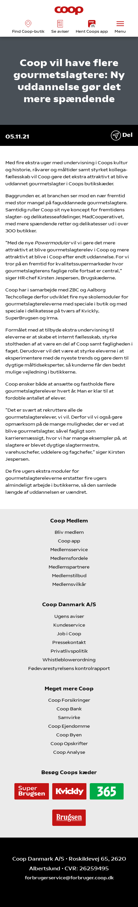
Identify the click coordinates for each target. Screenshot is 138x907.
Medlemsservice (69, 549)
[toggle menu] (120, 23)
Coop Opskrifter (69, 743)
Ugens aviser (69, 616)
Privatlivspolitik (69, 651)
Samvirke (69, 717)
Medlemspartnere (69, 567)
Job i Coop (69, 633)
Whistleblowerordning (69, 659)
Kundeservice (69, 625)
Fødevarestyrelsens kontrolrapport (69, 668)
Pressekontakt (69, 642)
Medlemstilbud (69, 575)
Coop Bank (69, 708)
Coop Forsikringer (69, 700)
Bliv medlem (69, 532)
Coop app (69, 540)
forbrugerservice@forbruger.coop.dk (69, 877)
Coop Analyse (69, 752)
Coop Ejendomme (69, 726)
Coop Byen (69, 734)
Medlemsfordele (69, 558)
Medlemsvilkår (69, 584)
